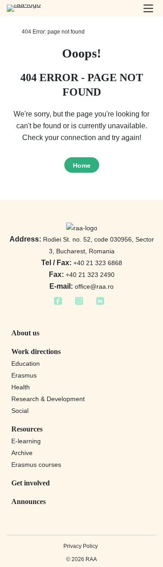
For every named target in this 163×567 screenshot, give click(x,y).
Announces (28, 501)
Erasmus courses (36, 464)
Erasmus (24, 375)
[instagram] (79, 303)
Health (20, 387)
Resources (27, 429)
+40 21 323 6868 (81, 263)
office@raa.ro (81, 286)
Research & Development (48, 398)
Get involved (30, 483)
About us (25, 333)
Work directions (36, 351)
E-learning (26, 441)
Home (82, 165)
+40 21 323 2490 (82, 274)
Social (20, 410)
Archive (22, 452)
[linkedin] (100, 303)
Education (25, 363)
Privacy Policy (80, 546)
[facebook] (58, 303)
